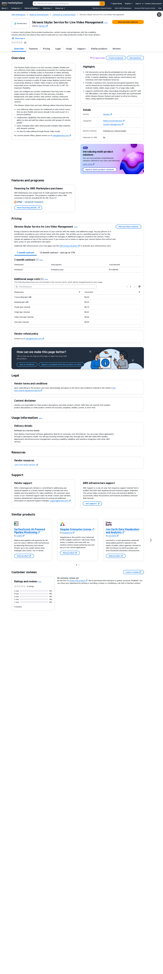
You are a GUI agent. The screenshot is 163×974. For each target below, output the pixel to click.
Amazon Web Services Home (145, 8)
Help (159, 8)
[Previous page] (127, 286)
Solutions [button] (47, 8)
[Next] (151, 540)
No (104, 137)
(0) (25, 42)
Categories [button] (15, 8)
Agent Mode (117, 3)
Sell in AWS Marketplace (123, 8)
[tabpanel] (77, 265)
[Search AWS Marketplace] (102, 4)
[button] (106, 23)
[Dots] (76, 565)
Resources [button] (59, 8)
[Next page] (134, 286)
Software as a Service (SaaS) (114, 131)
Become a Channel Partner (102, 8)
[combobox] (66, 4)
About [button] (4, 8)
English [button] (128, 3)
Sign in (138, 3)
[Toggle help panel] (159, 14)
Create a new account (153, 3)
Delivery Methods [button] (31, 8)
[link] (101, 14)
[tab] (19, 48)
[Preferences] (139, 286)
